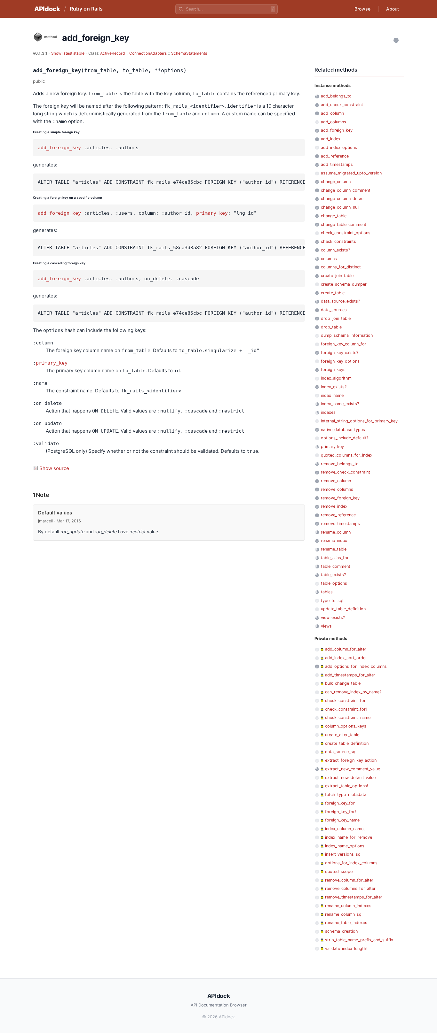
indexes (328, 412)
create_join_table (337, 275)
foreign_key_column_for (343, 344)
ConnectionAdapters (148, 53)
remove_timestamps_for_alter (353, 897)
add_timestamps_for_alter (350, 675)
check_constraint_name (347, 717)
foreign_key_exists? (339, 352)
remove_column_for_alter (349, 880)
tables (327, 592)
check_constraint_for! (346, 709)
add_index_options (339, 147)
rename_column (336, 532)
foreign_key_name (342, 820)
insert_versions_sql (343, 854)
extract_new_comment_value (352, 769)
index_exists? (333, 386)
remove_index (334, 506)
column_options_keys (345, 726)
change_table (333, 215)
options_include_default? (344, 438)
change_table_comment (343, 224)
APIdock (47, 9)
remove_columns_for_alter (350, 888)
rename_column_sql (343, 914)
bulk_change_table (343, 683)
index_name (332, 395)
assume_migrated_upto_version (351, 173)
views (326, 626)
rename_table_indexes (346, 922)
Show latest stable (68, 53)
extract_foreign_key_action (351, 760)
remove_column (336, 480)
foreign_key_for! (340, 811)
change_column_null (340, 207)
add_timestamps (337, 164)
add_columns (333, 121)
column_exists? (335, 250)
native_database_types (343, 429)
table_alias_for (335, 557)
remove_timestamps (340, 523)
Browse (362, 9)
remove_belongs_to (340, 463)
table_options (334, 583)
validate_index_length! (346, 948)
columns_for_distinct (341, 267)
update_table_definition (343, 608)
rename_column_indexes (348, 905)
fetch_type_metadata (345, 794)
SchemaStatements (189, 53)
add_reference (335, 156)
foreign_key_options (340, 361)
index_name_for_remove (348, 837)
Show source (54, 468)
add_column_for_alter (345, 649)
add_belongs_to (336, 96)
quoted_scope (339, 871)
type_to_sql (332, 600)
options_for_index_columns (351, 862)
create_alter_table (342, 734)
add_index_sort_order (346, 657)
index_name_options (344, 846)
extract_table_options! (346, 785)
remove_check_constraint (345, 472)
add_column (332, 113)
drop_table (331, 327)
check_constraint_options (345, 232)
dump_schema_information (347, 335)
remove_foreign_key (340, 498)
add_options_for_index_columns (356, 666)
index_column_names (345, 828)
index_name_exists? (340, 403)
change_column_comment (345, 190)
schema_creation (341, 931)
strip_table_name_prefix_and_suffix (359, 939)
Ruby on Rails (86, 8)
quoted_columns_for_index (346, 455)
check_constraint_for (345, 700)
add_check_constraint (342, 104)
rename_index (334, 540)
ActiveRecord (112, 53)
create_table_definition (347, 743)
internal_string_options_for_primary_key (359, 421)
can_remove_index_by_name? (353, 692)
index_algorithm (336, 378)
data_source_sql (340, 751)
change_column (336, 181)
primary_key (212, 213)
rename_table (333, 549)
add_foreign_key (59, 147)
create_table (333, 292)
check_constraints (338, 241)
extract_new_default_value (350, 777)
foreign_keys (333, 369)
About (392, 9)
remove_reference (338, 515)
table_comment (335, 566)
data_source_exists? (340, 301)
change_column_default (343, 198)
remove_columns (337, 489)
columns (329, 258)
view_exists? (333, 617)
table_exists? (333, 574)
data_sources (334, 309)
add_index (330, 138)
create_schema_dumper (344, 284)
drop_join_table (336, 318)
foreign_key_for (340, 803)
